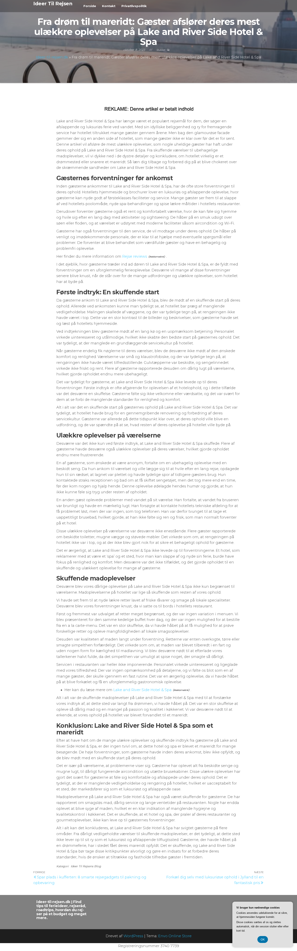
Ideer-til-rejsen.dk (52, 57)
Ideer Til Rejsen (52, 3)
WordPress (133, 936)
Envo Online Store (175, 936)
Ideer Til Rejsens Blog (86, 866)
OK (263, 939)
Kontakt (108, 6)
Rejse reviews (134, 256)
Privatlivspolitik (134, 6)
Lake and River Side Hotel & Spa (142, 690)
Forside (89, 6)
